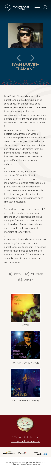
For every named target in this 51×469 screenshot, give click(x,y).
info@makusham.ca (25, 441)
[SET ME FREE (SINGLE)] (26, 367)
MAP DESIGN (23, 462)
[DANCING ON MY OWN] (26, 329)
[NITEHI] (26, 292)
